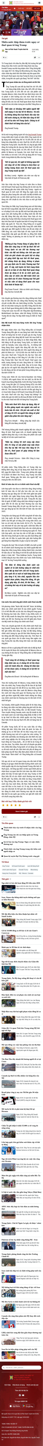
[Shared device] (35, 57)
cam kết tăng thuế (33, 866)
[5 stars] (19, 805)
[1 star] (3, 805)
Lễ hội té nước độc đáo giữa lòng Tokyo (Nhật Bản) (21, 1192)
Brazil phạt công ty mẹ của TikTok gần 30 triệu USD (20, 1093)
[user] (39, 3)
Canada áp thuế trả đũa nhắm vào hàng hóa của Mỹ (20, 1077)
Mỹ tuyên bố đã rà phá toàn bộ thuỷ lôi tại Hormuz (18, 1110)
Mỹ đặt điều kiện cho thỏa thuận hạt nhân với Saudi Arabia (19, 915)
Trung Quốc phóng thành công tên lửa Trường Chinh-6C (20, 1255)
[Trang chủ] (14, 8)
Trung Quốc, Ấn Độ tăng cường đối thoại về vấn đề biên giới (21, 979)
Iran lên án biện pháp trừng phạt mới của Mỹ (19, 1349)
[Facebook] (20, 1395)
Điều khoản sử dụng (18, 1385)
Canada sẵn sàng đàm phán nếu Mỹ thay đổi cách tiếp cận (21, 1317)
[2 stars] (7, 805)
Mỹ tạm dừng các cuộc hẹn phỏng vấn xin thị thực (21, 1045)
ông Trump (5, 866)
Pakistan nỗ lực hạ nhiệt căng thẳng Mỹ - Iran (20, 1240)
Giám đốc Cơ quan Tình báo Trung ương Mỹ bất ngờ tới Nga (21, 1029)
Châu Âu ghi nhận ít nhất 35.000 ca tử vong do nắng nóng (20, 1127)
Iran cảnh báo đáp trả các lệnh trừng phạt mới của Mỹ (21, 1272)
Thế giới (5, 38)
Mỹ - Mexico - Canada (26, 873)
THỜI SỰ (21, 8)
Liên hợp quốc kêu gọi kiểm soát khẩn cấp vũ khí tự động (21, 1143)
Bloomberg (34, 869)
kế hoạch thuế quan (18, 866)
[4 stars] (15, 805)
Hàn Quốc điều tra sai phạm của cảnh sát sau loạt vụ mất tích (21, 996)
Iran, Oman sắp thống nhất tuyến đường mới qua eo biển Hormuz (21, 898)
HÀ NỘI (28, 8)
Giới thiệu (7, 1385)
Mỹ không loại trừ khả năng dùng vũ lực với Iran (21, 1287)
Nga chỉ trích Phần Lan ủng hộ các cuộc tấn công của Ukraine (21, 1160)
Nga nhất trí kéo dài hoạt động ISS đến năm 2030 (21, 883)
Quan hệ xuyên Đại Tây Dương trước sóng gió (21, 856)
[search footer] (4, 1368)
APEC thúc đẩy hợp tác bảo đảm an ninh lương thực (20, 1208)
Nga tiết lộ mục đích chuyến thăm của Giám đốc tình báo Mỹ (20, 963)
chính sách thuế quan (9, 869)
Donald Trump (23, 869)
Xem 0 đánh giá (22, 811)
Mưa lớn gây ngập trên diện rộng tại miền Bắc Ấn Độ (21, 1177)
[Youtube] (23, 1395)
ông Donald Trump (34, 135)
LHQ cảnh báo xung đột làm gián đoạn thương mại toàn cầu (21, 1334)
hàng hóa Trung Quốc (9, 873)
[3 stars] (11, 805)
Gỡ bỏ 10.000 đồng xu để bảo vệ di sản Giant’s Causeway (20, 932)
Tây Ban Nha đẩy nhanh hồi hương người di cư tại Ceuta (21, 1060)
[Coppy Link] (39, 57)
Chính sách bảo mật (32, 1385)
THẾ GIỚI (37, 8)
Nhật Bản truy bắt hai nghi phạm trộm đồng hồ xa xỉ (21, 1013)
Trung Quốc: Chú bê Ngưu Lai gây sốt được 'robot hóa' (21, 1224)
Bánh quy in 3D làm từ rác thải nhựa (16, 947)
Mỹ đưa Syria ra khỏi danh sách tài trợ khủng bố (21, 1302)
